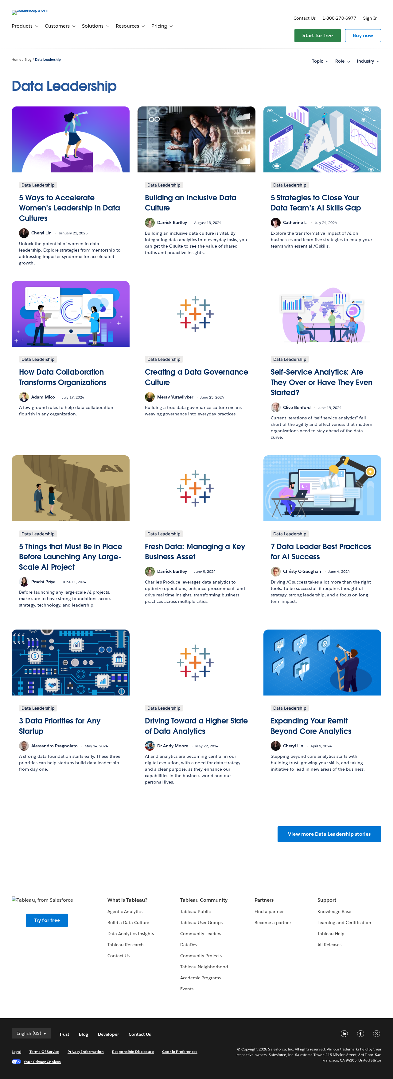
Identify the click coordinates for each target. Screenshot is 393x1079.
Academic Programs (200, 978)
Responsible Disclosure (133, 1051)
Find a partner (269, 911)
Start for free (317, 35)
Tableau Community (204, 900)
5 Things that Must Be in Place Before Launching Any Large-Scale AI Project (70, 557)
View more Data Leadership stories (329, 834)
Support (326, 900)
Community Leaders (200, 933)
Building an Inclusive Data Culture (190, 203)
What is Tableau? (127, 900)
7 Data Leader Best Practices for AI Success (321, 552)
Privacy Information (86, 1051)
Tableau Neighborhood (204, 966)
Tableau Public (195, 911)
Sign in (370, 18)
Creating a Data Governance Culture (196, 377)
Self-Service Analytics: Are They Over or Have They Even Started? (321, 382)
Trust (64, 1034)
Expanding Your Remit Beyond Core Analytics (311, 726)
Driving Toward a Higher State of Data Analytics (196, 726)
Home (16, 59)
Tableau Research (125, 944)
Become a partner (273, 922)
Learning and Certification (344, 922)
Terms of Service (44, 1051)
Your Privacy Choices (42, 1061)
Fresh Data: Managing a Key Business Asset (195, 552)
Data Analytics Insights (130, 933)
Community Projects (201, 955)
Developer (108, 1034)
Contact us (305, 18)
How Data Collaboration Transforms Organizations (63, 377)
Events (186, 989)
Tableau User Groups (201, 922)
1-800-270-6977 (339, 18)
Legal (16, 1051)
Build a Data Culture (128, 922)
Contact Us (118, 955)
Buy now (363, 35)
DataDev (188, 944)
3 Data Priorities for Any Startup (60, 726)
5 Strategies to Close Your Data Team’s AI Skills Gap (316, 203)
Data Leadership (48, 59)
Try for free (47, 920)
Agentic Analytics (124, 911)
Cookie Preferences (179, 1051)
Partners (264, 900)
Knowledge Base (334, 911)
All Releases (329, 944)
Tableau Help (330, 933)
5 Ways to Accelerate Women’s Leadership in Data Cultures (69, 208)
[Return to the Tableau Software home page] (35, 10)
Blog (28, 59)
